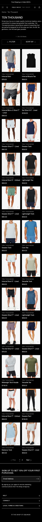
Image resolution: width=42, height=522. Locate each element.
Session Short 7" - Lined (10, 146)
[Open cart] (39, 7)
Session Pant (26, 416)
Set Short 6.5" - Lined (29, 110)
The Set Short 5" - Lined (10, 349)
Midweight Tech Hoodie (10, 382)
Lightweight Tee (27, 180)
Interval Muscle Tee (29, 76)
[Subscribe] (37, 478)
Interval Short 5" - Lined (10, 281)
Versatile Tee (26, 382)
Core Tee (25, 248)
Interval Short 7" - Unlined (11, 416)
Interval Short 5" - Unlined (11, 180)
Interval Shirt (6, 76)
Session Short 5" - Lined (30, 450)
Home (4, 12)
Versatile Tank (27, 281)
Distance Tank (7, 450)
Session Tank (27, 146)
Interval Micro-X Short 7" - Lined (10, 112)
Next (28, 460)
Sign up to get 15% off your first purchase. (21, 472)
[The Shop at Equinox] (21, 7)
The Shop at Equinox (21, 514)
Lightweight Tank (28, 214)
